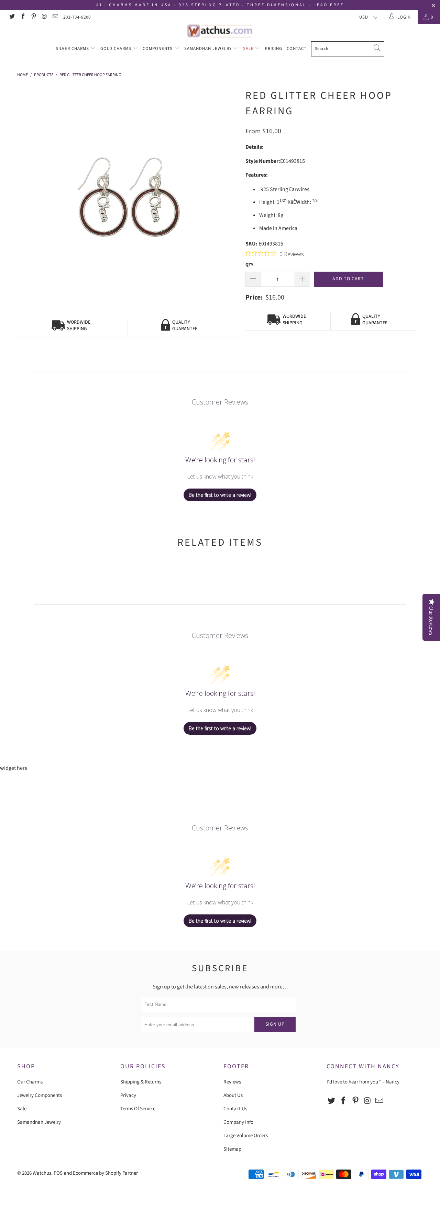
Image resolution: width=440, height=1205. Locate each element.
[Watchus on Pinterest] (33, 17)
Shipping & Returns (140, 1082)
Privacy (128, 1095)
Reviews (232, 1082)
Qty (249, 265)
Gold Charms (116, 48)
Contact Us (235, 1108)
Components (158, 48)
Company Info (238, 1122)
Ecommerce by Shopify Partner (105, 1173)
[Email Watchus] (55, 17)
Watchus (42, 1173)
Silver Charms (73, 48)
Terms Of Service (137, 1108)
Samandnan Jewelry (208, 48)
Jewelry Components (39, 1095)
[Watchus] (220, 31)
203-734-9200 (77, 17)
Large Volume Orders (245, 1135)
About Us (233, 1095)
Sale (249, 48)
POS (58, 1173)
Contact (297, 48)
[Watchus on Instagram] (44, 17)
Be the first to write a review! (220, 495)
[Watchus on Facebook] (22, 17)
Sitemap (232, 1149)
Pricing (273, 48)
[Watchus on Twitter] (12, 17)
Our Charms (30, 1082)
